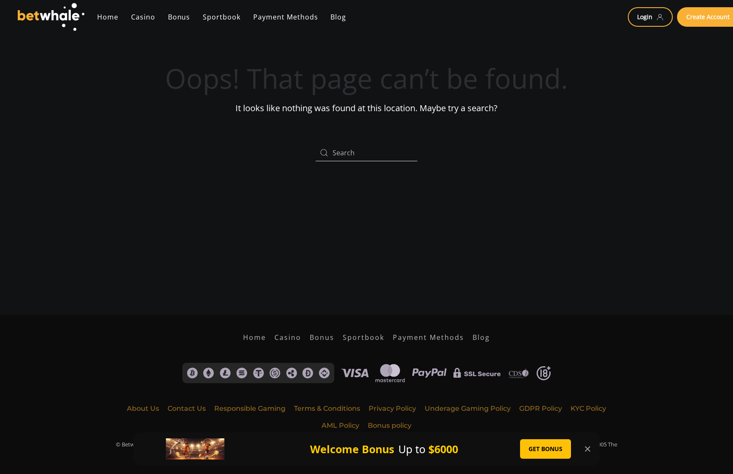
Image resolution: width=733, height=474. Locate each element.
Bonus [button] (179, 17)
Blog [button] (338, 17)
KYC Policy (588, 408)
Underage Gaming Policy (468, 408)
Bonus (322, 337)
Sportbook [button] (222, 17)
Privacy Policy (392, 408)
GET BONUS (545, 449)
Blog (481, 337)
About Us (143, 408)
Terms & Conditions (327, 408)
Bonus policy (389, 425)
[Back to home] (50, 17)
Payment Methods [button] (285, 17)
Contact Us (187, 408)
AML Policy (340, 425)
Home (107, 17)
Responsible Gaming (249, 408)
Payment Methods (428, 337)
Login (644, 17)
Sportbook (363, 337)
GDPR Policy (540, 408)
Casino (143, 17)
